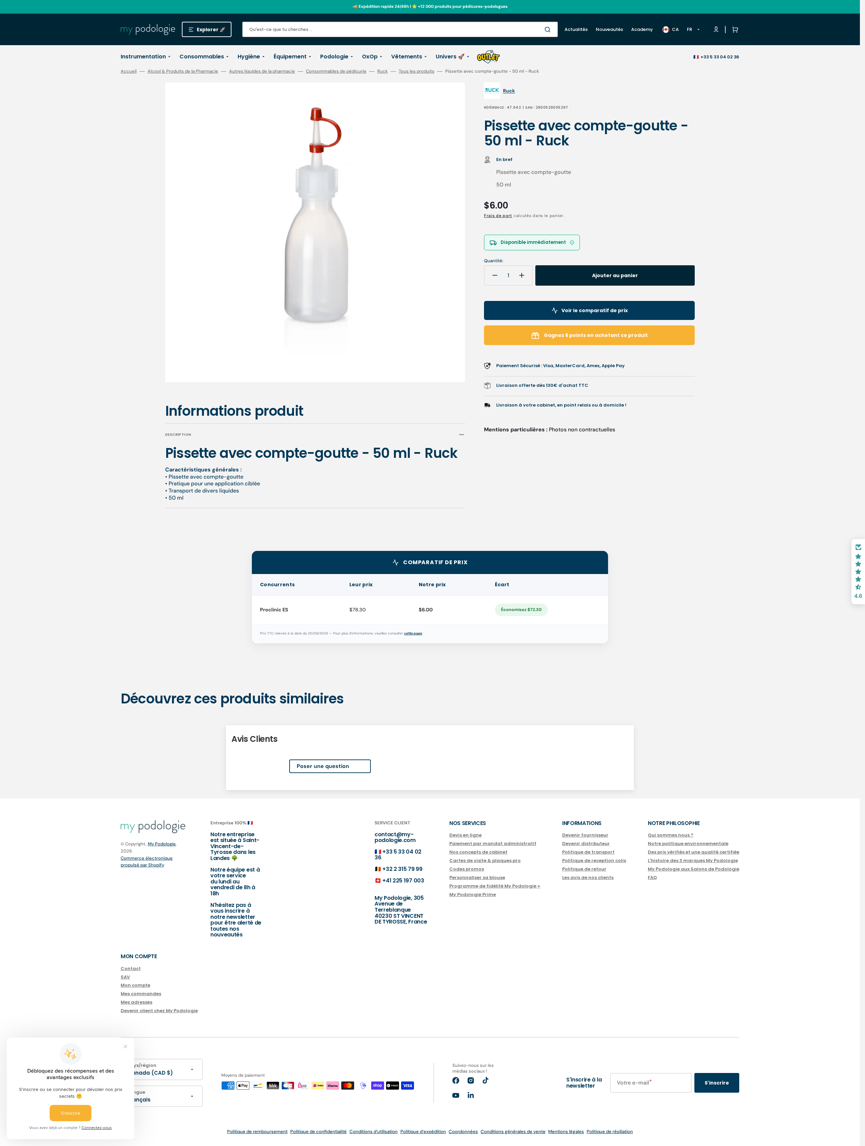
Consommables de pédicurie (336, 71)
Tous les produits (416, 71)
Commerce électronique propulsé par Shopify (147, 861)
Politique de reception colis (594, 860)
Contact (131, 969)
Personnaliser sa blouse (477, 877)
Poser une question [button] (323, 766)
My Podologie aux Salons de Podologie (693, 869)
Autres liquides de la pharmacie (262, 71)
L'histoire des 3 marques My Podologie (693, 860)
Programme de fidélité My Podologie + (494, 886)
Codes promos (466, 869)
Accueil (129, 71)
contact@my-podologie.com (395, 837)
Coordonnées (463, 1131)
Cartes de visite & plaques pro (485, 860)
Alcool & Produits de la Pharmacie (183, 71)
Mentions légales (566, 1131)
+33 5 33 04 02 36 (719, 57)
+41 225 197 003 (403, 880)
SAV (125, 977)
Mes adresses (136, 1002)
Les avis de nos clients (587, 877)
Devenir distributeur (586, 843)
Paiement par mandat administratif (492, 843)
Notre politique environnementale (688, 843)
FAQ (652, 877)
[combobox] (400, 29)
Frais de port (498, 215)
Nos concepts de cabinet (478, 852)
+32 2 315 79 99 (402, 869)
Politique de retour (584, 869)
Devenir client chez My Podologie (159, 1010)
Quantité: (493, 261)
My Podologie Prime (472, 894)
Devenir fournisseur (585, 835)
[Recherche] (549, 29)
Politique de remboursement (257, 1131)
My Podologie (162, 844)
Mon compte (135, 985)
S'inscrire (717, 1082)
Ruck (382, 71)
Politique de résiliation (610, 1131)
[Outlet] (488, 57)
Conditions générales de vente (513, 1131)
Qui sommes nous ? (670, 835)
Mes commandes (141, 993)
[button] (734, 29)
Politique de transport (588, 852)
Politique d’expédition (423, 1131)
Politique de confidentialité (318, 1131)
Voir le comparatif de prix (594, 310)
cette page (413, 633)
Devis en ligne (465, 835)
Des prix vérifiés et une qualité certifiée (693, 852)
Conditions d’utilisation (373, 1131)
